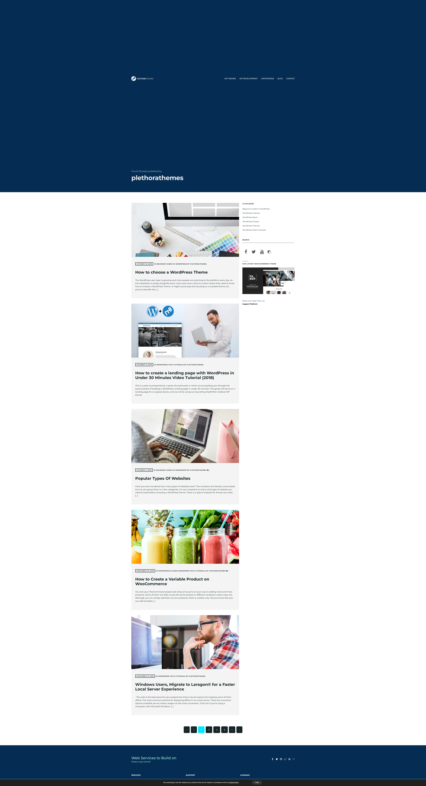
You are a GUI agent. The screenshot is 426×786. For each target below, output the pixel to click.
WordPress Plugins (168, 571)
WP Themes (230, 79)
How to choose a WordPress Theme (171, 272)
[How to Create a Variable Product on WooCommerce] (185, 537)
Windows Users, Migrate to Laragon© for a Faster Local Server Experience (185, 686)
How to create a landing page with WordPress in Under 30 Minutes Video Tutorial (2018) (184, 375)
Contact (290, 79)
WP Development (248, 79)
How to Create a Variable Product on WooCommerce (172, 581)
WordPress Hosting (251, 213)
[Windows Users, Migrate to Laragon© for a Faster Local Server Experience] (185, 642)
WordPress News (249, 217)
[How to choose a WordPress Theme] (185, 230)
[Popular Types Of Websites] (185, 436)
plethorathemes (198, 264)
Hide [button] (257, 782)
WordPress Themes (251, 226)
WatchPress (267, 79)
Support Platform (250, 304)
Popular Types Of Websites (162, 478)
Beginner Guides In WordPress (172, 264)
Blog (280, 79)
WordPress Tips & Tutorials (170, 365)
